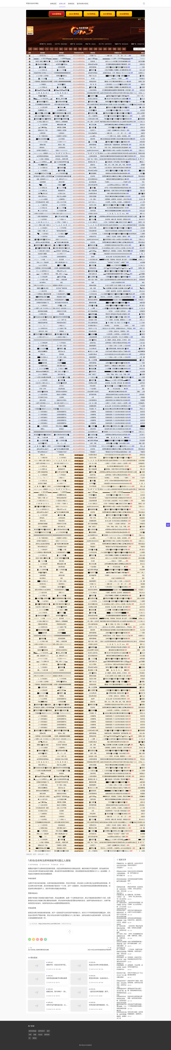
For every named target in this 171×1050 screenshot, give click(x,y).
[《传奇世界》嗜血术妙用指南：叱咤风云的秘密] (122, 929)
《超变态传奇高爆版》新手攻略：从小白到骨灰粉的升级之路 (99, 991)
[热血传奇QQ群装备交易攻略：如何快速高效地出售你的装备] (122, 1000)
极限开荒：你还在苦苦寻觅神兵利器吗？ (56, 965)
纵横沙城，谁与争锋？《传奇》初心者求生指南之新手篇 (56, 991)
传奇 (30, 1034)
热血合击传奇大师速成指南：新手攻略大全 (99, 965)
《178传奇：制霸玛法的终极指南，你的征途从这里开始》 (135, 951)
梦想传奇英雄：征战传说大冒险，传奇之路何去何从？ (99, 978)
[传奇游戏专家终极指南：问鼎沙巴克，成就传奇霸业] (79, 1005)
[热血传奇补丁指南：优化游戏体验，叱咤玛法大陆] (122, 984)
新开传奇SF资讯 (82, 4)
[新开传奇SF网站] (36, 3)
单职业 (34, 1038)
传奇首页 (53, 4)
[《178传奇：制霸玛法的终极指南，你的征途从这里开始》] (122, 952)
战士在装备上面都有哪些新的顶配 (38, 949)
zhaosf (40, 1034)
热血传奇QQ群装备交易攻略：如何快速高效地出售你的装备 (135, 998)
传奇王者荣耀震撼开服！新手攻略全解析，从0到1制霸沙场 (135, 943)
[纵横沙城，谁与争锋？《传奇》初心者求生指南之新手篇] (36, 992)
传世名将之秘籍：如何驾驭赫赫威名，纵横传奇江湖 (135, 1014)
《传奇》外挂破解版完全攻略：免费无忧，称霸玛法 (135, 935)
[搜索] (144, 3)
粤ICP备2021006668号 (85, 1045)
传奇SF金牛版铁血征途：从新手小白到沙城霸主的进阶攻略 (56, 1005)
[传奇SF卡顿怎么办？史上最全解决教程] (122, 975)
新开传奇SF (41, 1031)
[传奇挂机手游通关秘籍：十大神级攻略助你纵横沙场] (122, 1007)
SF (29, 1038)
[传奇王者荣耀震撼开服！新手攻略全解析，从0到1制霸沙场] (122, 945)
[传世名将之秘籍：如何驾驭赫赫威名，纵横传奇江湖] (122, 1015)
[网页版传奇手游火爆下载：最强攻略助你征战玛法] (122, 992)
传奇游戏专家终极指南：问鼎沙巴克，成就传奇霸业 (99, 1005)
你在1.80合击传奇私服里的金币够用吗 (99, 949)
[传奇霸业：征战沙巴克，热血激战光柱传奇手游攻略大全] (122, 960)
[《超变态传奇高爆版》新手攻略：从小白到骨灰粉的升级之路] (79, 992)
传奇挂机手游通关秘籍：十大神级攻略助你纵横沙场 (135, 1006)
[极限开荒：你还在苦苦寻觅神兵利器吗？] (36, 965)
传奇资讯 (71, 4)
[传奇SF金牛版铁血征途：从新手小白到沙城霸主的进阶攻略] (36, 1005)
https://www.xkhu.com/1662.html (49, 923)
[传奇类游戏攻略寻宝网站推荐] (36, 979)
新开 (48, 1031)
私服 (35, 1034)
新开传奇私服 (34, 864)
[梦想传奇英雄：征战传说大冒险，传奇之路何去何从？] (79, 979)
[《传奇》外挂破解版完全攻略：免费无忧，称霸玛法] (122, 937)
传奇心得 (62, 4)
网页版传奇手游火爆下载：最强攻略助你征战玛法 (135, 990)
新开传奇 (47, 1034)
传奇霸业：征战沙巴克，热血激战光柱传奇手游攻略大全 (135, 959)
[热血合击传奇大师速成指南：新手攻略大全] (79, 965)
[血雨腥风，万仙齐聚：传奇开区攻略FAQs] (122, 967)
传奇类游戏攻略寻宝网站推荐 (56, 978)
